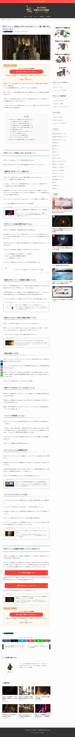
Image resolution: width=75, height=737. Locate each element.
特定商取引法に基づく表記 (44, 730)
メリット (45, 177)
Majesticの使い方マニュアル (60, 136)
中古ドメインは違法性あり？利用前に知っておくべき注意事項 (31, 210)
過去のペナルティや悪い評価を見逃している (23, 127)
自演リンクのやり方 (58, 120)
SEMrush (56, 142)
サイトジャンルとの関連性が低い (20, 135)
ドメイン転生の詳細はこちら (26, 572)
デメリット (6, 179)
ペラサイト (56, 155)
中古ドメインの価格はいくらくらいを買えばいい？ (28, 305)
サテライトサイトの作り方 (60, 123)
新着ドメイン (57, 185)
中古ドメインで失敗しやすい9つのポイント (21, 119)
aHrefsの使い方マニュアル (60, 133)
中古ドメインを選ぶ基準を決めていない (22, 123)
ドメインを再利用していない (19, 133)
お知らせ (56, 145)
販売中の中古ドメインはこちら (26, 585)
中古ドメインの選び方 (59, 170)
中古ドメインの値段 (58, 103)
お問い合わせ (28, 730)
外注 (55, 182)
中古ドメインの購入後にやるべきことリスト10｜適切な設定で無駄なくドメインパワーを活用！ (31, 597)
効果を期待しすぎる (17, 129)
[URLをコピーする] (46, 640)
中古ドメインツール (58, 87)
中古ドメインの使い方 (59, 100)
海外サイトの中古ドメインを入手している (22, 131)
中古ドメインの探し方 (59, 167)
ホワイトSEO (57, 158)
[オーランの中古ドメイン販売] (37, 9)
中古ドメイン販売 (58, 117)
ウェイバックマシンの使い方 (60, 90)
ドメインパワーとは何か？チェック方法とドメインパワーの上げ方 (31, 531)
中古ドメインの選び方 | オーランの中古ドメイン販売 (29, 269)
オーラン (10, 672)
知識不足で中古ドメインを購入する (21, 121)
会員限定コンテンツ (58, 179)
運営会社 (35, 730)
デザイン (56, 152)
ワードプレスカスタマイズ (60, 161)
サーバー (56, 149)
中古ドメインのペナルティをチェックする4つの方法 (29, 340)
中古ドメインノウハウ (8, 31)
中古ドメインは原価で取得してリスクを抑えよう (23, 139)
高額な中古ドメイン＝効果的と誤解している (23, 125)
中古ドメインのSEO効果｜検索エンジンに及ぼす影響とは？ (31, 481)
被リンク (56, 188)
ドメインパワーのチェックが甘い (20, 137)
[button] (6, 640)
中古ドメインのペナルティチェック (62, 106)
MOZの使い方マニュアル (60, 139)
